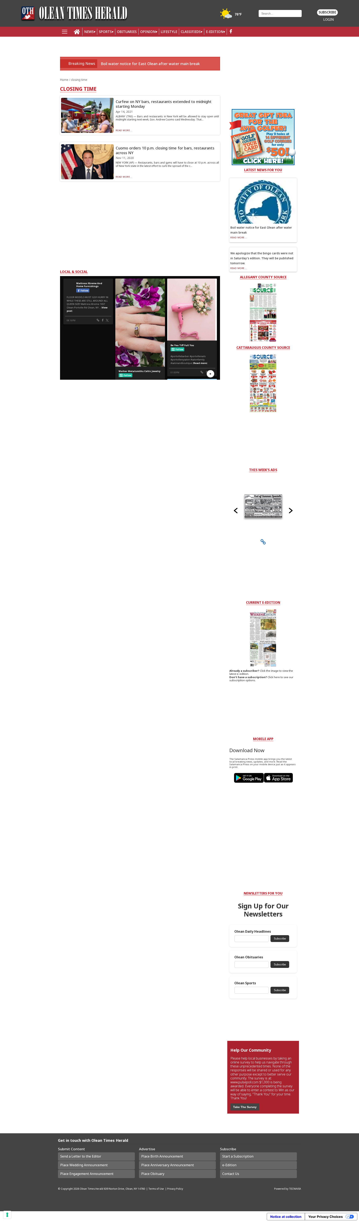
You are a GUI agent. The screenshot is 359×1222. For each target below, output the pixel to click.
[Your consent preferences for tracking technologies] (7, 1215)
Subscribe (327, 12)
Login (328, 20)
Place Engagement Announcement (86, 1173)
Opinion (148, 31)
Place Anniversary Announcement (167, 1165)
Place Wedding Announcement (84, 1165)
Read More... (124, 130)
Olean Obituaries (248, 957)
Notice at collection (285, 1217)
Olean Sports (245, 983)
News (89, 31)
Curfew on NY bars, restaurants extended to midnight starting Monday (163, 104)
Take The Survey (245, 1107)
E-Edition (214, 31)
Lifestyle (169, 31)
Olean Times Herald (91, 1188)
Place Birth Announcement (162, 1156)
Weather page (231, 15)
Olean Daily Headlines (252, 931)
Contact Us (230, 1173)
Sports (105, 31)
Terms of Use (156, 1188)
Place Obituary (152, 1173)
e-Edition (229, 1165)
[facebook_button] (231, 31)
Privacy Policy (175, 1188)
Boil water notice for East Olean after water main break (150, 63)
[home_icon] (77, 32)
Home (64, 80)
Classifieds (191, 31)
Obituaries (127, 31)
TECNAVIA (295, 1188)
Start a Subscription (237, 1156)
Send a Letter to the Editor (80, 1156)
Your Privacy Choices (325, 1217)
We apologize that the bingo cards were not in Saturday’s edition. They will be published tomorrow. (261, 258)
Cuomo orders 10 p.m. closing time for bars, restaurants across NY (165, 150)
